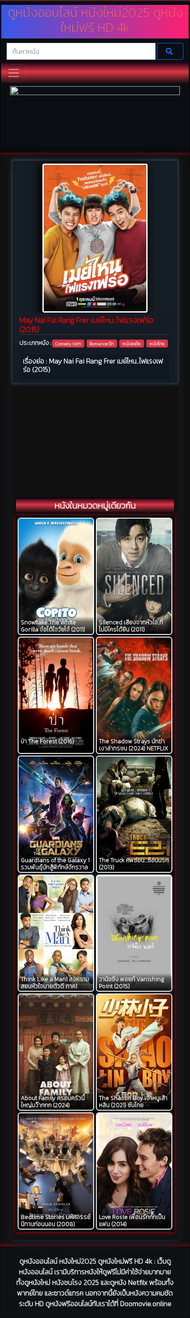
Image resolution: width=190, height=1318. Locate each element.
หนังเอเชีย (131, 343)
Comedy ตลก (68, 343)
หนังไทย (157, 343)
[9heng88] (95, 118)
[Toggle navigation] (13, 73)
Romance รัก (101, 343)
